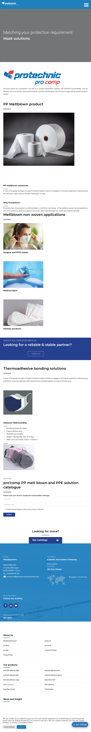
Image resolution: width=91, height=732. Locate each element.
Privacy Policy (8, 655)
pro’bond (48, 641)
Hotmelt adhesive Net (10, 675)
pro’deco (6, 646)
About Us (8, 635)
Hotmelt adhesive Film (52, 670)
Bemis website (52, 564)
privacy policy (31, 509)
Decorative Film (50, 680)
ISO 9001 (7, 618)
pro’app (6, 650)
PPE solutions (49, 684)
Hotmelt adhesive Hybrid (53, 675)
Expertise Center (9, 689)
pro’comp (48, 646)
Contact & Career (51, 650)
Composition (49, 689)
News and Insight (12, 699)
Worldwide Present (10, 641)
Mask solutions (8, 684)
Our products (10, 665)
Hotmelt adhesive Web (11, 670)
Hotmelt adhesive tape (11, 680)
